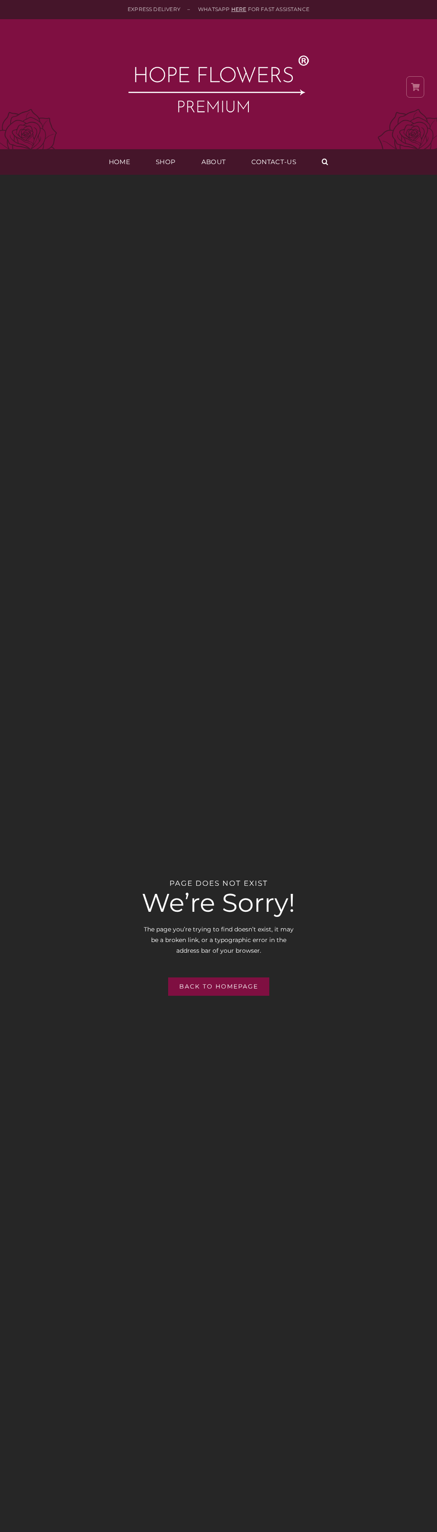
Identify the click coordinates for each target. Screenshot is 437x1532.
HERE (239, 9)
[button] (325, 162)
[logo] (218, 39)
